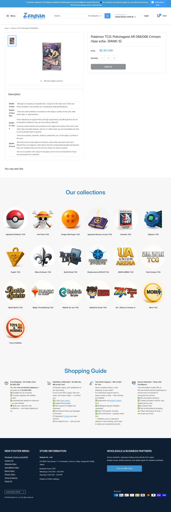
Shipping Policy (10, 464)
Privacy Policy (10, 474)
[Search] (107, 15)
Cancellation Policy (12, 468)
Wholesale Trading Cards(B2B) (16, 457)
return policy (65, 400)
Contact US (9, 461)
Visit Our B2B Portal (124, 468)
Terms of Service (11, 478)
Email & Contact (115, 400)
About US (8, 481)
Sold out (108, 67)
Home (7, 28)
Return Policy (10, 471)
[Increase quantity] (114, 58)
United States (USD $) (13, 492)
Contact (67, 416)
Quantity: (94, 58)
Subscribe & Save (159, 3)
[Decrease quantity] (102, 58)
